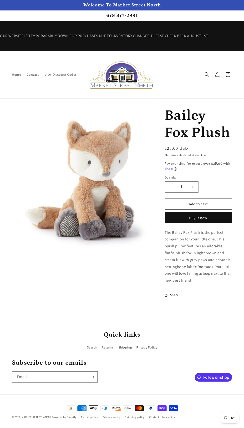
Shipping (171, 155)
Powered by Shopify (64, 417)
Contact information (162, 417)
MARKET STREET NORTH (36, 417)
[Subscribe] (92, 377)
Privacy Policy (146, 347)
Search (92, 347)
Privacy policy (111, 417)
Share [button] (174, 295)
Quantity (171, 177)
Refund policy (89, 417)
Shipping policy (135, 417)
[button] (207, 74)
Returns (108, 347)
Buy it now (198, 217)
